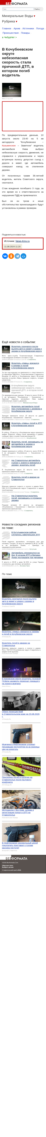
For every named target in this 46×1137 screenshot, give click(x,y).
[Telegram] (17, 256)
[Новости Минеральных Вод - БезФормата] (14, 3)
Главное (6, 28)
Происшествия (11, 33)
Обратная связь (7, 865)
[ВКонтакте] (5, 256)
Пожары (25, 33)
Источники (28, 28)
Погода (40, 28)
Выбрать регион (7, 867)
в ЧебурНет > (9, 37)
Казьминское (9, 145)
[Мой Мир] (23, 256)
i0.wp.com (9, 99)
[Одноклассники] (11, 256)
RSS (19, 870)
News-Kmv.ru (23, 241)
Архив (17, 28)
